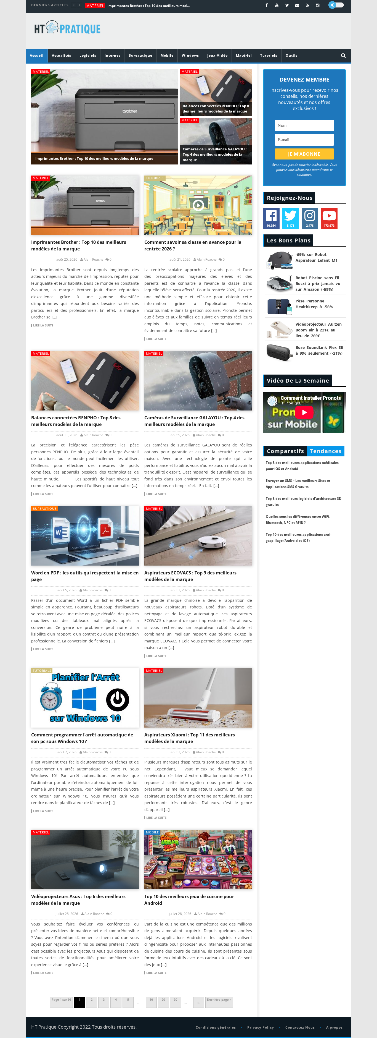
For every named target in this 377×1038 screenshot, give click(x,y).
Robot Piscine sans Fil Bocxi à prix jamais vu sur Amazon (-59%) (318, 283)
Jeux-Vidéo (217, 55)
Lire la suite (43, 325)
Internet (112, 55)
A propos (334, 1027)
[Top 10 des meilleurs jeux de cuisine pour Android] (198, 859)
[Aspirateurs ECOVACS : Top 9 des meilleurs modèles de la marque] (198, 536)
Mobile (167, 55)
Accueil (37, 55)
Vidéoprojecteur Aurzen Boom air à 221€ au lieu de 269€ (319, 329)
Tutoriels (268, 55)
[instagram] (318, 5)
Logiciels (87, 55)
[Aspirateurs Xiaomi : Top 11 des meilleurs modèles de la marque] (198, 698)
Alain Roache (93, 259)
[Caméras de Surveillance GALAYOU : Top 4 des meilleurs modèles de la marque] (198, 381)
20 (163, 999)
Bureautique (140, 55)
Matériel (95, 5)
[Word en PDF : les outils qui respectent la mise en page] (85, 536)
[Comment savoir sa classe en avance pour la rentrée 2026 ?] (198, 205)
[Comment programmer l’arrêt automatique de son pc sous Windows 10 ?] (85, 698)
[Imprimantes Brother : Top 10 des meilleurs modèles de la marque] (85, 205)
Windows (190, 55)
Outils (292, 55)
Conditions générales (216, 1027)
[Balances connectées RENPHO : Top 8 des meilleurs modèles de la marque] (85, 381)
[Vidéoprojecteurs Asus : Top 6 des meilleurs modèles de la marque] (85, 859)
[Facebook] (267, 5)
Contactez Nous (300, 1027)
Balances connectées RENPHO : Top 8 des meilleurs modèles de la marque (216, 108)
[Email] (297, 5)
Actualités (61, 55)
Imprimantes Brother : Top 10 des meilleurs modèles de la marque (148, 5)
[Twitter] (287, 5)
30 (175, 999)
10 (151, 999)
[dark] (336, 5)
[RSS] (307, 5)
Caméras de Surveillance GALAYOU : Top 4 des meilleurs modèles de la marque (215, 154)
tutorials (155, 178)
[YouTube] (277, 5)
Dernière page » (219, 999)
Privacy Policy (260, 1027)
